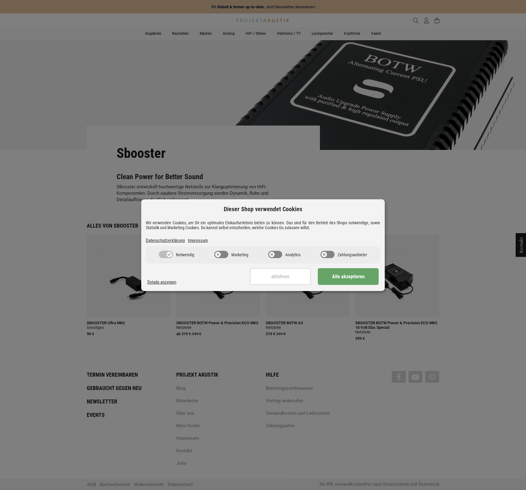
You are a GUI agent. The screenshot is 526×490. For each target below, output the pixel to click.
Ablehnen (280, 276)
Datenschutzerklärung (165, 240)
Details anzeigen (161, 282)
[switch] (166, 254)
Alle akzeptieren (348, 276)
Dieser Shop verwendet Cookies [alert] (263, 209)
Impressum (198, 240)
